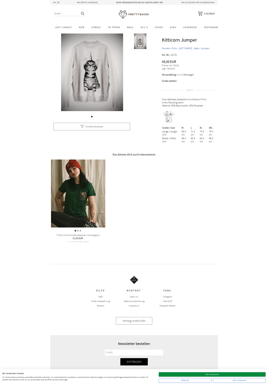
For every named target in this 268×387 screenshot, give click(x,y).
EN (54, 2)
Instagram (211, 27)
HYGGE (159, 27)
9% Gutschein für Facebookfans (198, 2)
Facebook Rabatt (167, 305)
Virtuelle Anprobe (94, 126)
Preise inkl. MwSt (170, 65)
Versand (100, 305)
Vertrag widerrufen (134, 321)
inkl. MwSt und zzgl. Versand (78, 242)
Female (96, 27)
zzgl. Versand (168, 68)
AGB (100, 296)
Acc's (144, 27)
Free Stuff (167, 301)
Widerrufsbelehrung (100, 301)
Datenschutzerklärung (134, 301)
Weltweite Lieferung (87, 2)
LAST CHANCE (63, 27)
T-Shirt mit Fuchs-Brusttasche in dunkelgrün (78, 235)
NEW (82, 27)
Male (130, 27)
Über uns (134, 296)
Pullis (174, 48)
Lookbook (190, 27)
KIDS (173, 27)
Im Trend (114, 27)
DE (58, 2)
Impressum (134, 305)
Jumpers (205, 48)
